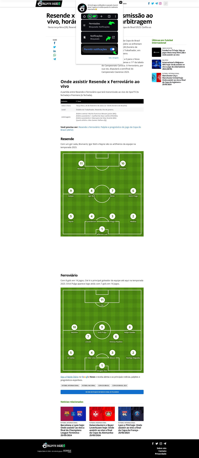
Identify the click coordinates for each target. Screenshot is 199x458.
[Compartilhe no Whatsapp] (54, 55)
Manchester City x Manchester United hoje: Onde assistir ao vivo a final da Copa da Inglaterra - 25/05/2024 (174, 80)
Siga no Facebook (152, 443)
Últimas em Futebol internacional (162, 41)
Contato (162, 451)
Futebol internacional (70, 386)
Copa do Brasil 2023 (119, 386)
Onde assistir (167, 48)
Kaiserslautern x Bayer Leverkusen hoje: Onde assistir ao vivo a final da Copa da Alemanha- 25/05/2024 (101, 430)
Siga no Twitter (156, 443)
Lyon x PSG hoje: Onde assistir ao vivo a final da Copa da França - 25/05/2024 (130, 429)
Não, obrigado (114, 58)
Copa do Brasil (103, 386)
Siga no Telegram (164, 443)
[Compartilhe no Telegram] (54, 59)
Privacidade (160, 453)
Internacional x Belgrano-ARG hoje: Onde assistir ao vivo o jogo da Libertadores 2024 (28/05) (173, 65)
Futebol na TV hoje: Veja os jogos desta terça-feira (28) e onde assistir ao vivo (174, 52)
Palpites (165, 60)
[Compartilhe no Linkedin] (54, 51)
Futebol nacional (88, 386)
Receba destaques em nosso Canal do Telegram (102, 392)
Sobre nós (161, 448)
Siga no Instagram (160, 443)
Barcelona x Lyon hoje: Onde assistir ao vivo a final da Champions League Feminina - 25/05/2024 (73, 430)
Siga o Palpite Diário (69, 376)
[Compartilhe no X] (54, 47)
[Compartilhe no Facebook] (54, 43)
